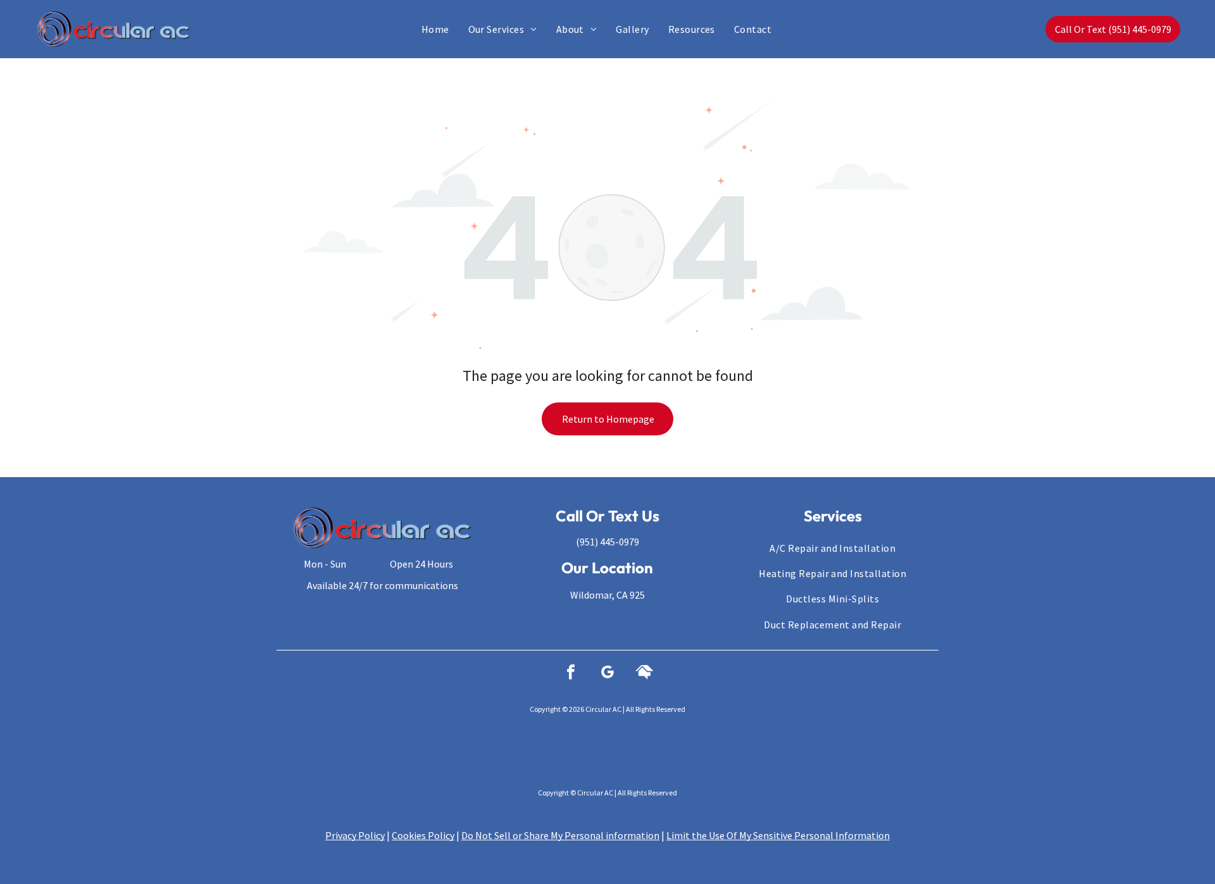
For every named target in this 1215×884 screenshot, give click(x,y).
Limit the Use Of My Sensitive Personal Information (778, 835)
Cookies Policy (423, 835)
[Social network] (644, 674)
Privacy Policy (355, 835)
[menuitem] (435, 29)
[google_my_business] (607, 674)
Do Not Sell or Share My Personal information (560, 835)
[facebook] (570, 674)
